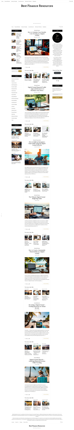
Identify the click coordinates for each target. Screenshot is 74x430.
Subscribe (57, 97)
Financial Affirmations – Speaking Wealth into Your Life (28, 298)
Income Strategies (14, 104)
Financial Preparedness (15, 98)
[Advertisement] (37, 15)
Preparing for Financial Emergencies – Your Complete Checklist (36, 298)
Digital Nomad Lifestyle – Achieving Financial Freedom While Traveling (37, 361)
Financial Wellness (14, 100)
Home (2, 1)
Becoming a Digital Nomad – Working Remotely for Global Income (45, 81)
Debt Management (14, 84)
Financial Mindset (7, 1)
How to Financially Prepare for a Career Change (18, 55)
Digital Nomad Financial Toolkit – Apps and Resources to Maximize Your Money (37, 88)
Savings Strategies (14, 1)
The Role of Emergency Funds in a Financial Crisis (36, 190)
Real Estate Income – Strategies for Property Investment (45, 352)
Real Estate (13, 114)
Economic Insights (14, 86)
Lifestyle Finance (37, 30)
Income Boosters (21, 1)
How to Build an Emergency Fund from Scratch (45, 190)
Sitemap (21, 422)
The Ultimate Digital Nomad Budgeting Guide (37, 197)
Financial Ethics (14, 94)
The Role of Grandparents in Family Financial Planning (28, 135)
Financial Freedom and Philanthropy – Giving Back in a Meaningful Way (28, 408)
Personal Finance (14, 112)
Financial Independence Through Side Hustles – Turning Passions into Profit (28, 352)
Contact (13, 422)
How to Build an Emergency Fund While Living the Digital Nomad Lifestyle (37, 143)
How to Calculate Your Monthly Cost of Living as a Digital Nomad (37, 33)
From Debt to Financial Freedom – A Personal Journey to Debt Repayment (45, 298)
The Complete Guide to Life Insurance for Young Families (36, 243)
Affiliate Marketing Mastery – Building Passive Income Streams (19, 61)
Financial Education (14, 92)
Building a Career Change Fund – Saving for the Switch (28, 191)
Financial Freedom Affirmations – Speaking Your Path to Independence (16, 150)
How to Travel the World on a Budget (28, 80)
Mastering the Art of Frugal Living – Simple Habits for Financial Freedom (18, 36)
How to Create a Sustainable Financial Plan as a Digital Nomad (37, 251)
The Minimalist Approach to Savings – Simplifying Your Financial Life (45, 135)
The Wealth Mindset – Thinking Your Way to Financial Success (36, 408)
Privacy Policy (25, 422)
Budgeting (34, 1)
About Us (16, 422)
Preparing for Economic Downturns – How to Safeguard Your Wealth (15, 137)
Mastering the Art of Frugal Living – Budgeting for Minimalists (36, 81)
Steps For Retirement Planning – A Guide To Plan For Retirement (28, 243)
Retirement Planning (28, 1)
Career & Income (14, 82)
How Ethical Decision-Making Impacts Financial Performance (36, 135)
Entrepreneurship (14, 88)
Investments (13, 108)
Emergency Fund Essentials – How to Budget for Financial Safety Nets (18, 49)
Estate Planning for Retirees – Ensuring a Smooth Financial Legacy (19, 43)
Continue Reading (45, 120)
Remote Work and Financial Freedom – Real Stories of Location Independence (36, 352)
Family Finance (14, 90)
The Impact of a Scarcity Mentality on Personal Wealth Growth (45, 408)
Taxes (12, 120)
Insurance (13, 106)
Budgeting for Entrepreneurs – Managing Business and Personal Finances (45, 243)
